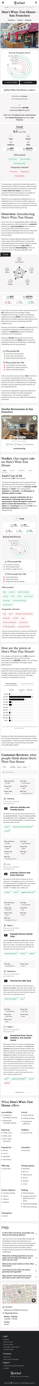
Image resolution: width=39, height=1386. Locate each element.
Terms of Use (8, 1342)
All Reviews (19, 1092)
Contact (6, 1368)
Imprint (6, 1339)
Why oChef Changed (11, 1359)
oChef (7, 7)
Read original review (8, 803)
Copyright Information (11, 1347)
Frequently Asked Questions (13, 1366)
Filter (4, 767)
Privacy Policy (8, 1344)
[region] (19, 1294)
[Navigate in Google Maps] (34, 1301)
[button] (19, 1292)
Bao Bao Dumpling (19, 448)
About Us (6, 1357)
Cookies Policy (8, 1349)
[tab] (4, 470)
